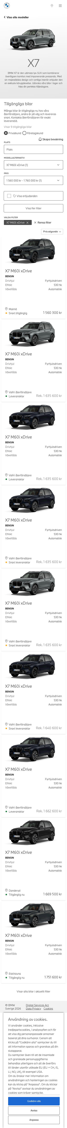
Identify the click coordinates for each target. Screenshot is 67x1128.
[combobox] (33, 164)
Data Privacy (33, 1008)
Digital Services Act (37, 1005)
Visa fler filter (33, 208)
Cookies (48, 1008)
